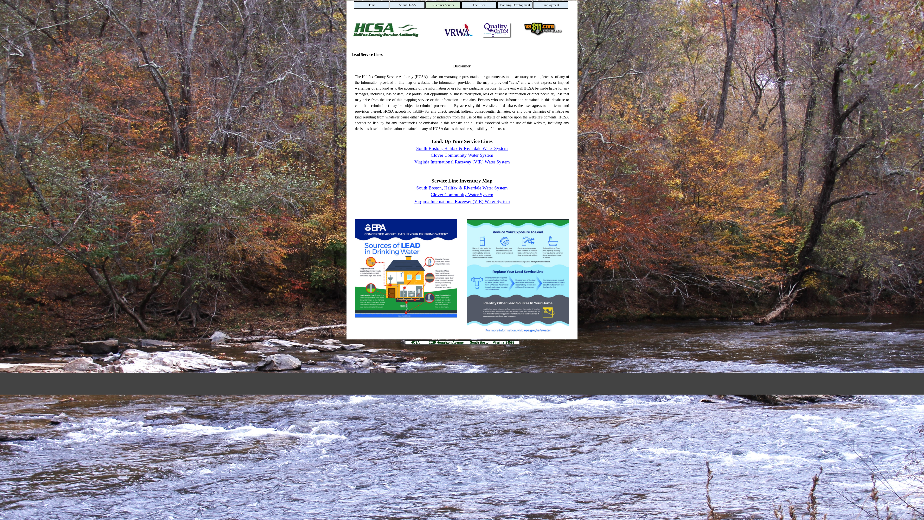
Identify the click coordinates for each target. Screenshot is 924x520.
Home (371, 5)
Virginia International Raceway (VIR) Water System (462, 161)
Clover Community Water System (462, 155)
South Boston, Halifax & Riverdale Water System (462, 148)
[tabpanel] (462, 136)
